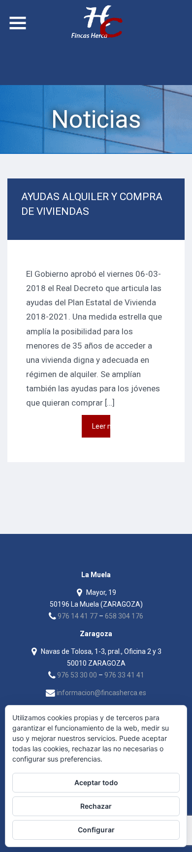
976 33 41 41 (124, 675)
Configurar (96, 829)
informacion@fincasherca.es (101, 693)
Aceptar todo (96, 782)
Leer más (101, 426)
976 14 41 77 (77, 616)
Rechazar (96, 806)
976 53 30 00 (77, 675)
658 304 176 (124, 616)
